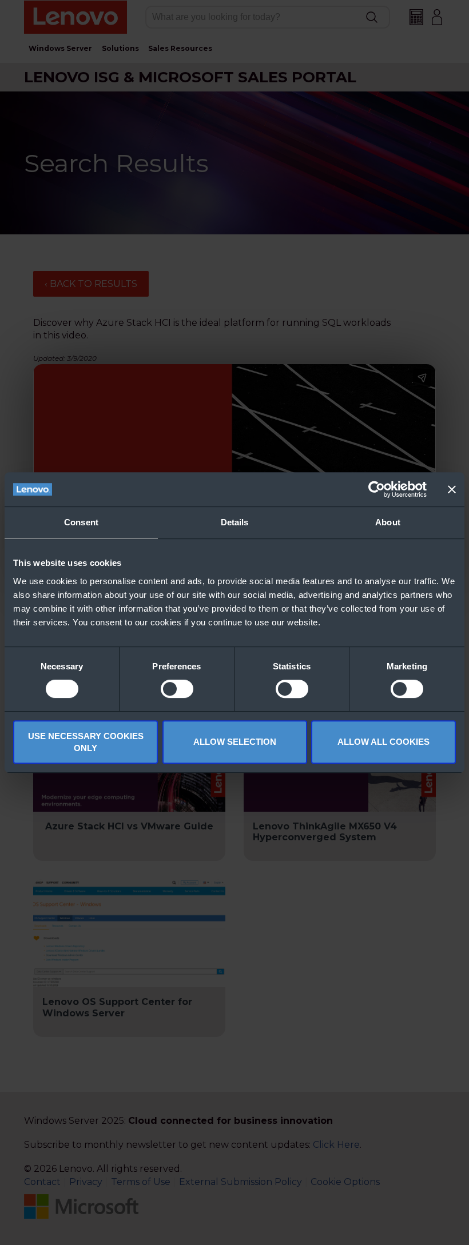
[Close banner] (452, 489)
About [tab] (387, 522)
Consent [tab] (81, 522)
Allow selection (234, 742)
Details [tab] (235, 522)
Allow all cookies (383, 742)
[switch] (177, 689)
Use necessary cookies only (86, 742)
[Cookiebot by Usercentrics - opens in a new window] (377, 489)
